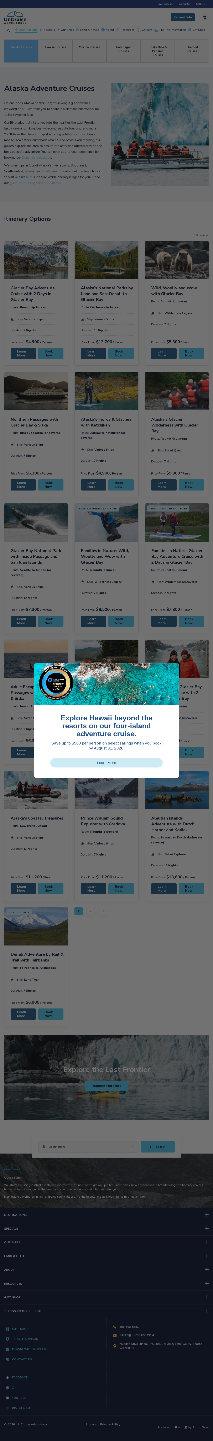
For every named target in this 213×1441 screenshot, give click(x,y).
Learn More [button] (106, 763)
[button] (174, 668)
